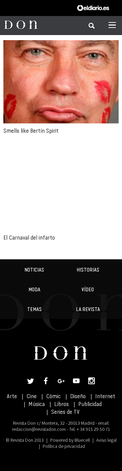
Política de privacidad (64, 446)
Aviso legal (106, 440)
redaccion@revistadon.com (39, 429)
